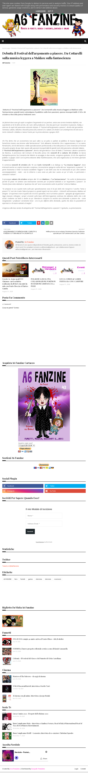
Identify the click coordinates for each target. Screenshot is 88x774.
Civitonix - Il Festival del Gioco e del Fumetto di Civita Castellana (37, 658)
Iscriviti (30, 531)
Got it (50, 11)
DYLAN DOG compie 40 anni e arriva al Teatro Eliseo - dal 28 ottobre (38, 639)
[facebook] (22, 486)
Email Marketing (40, 542)
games (30, 579)
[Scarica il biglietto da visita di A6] (12, 626)
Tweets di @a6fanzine (10, 566)
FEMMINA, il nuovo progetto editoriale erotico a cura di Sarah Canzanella (40, 649)
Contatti (83, 769)
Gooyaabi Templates (38, 769)
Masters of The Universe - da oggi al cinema (29, 676)
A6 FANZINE (7, 579)
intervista (39, 579)
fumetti (23, 579)
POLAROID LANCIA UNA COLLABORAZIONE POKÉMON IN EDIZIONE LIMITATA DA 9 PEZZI (43, 282)
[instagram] (22, 491)
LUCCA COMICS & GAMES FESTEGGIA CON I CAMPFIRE (71, 280)
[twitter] (65, 486)
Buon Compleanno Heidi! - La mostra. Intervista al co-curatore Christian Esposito (43, 733)
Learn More (41, 11)
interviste (48, 579)
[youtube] (65, 491)
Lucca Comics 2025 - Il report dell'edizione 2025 (30, 714)
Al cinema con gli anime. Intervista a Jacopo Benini (31, 696)
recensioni (57, 579)
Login (76, 769)
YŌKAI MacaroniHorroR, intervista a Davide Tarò (31, 686)
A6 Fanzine (6, 63)
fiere (15, 579)
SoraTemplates (15, 769)
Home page (6, 48)
